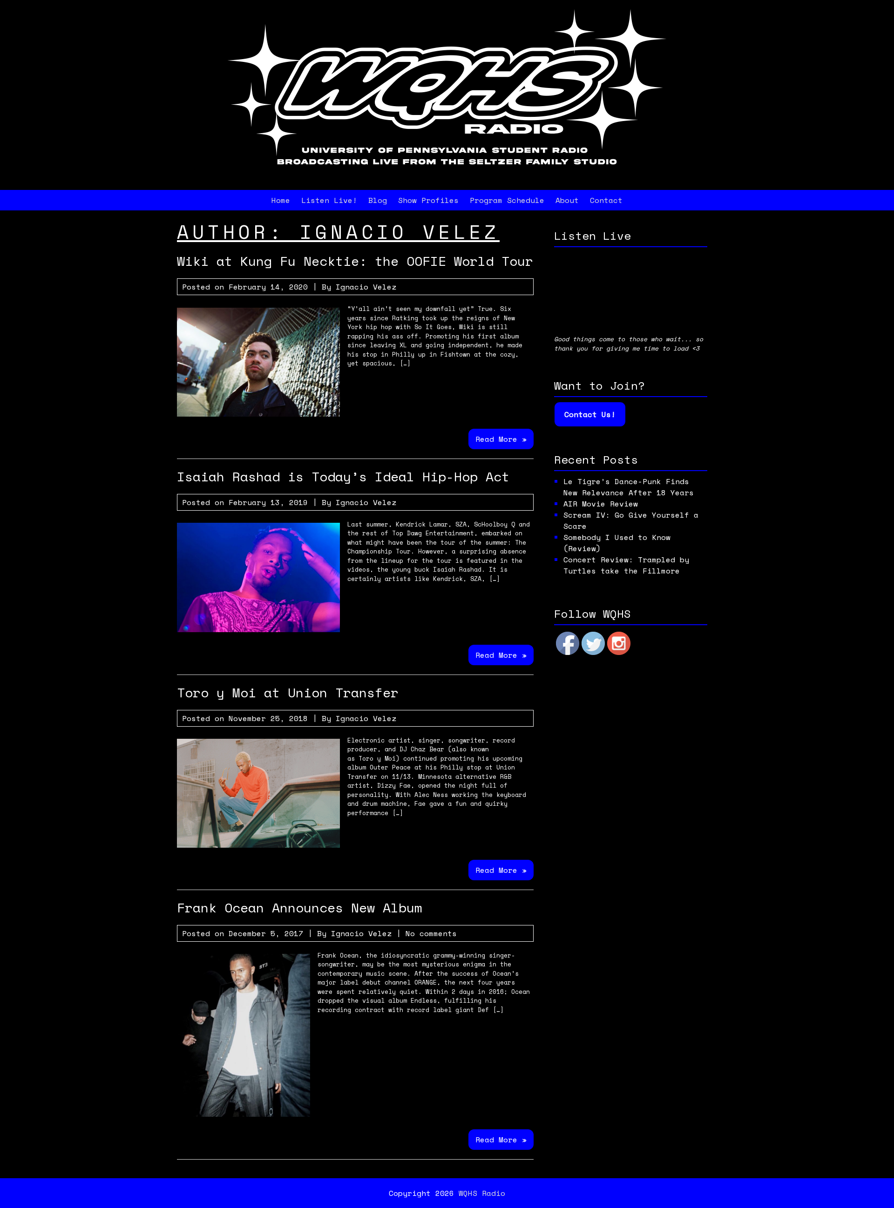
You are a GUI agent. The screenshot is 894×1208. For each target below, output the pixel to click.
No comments (431, 933)
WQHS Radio (482, 1193)
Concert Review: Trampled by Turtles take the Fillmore (626, 565)
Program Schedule (507, 200)
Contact (606, 200)
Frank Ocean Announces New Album (299, 907)
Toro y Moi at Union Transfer (288, 692)
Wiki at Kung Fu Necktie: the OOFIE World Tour (355, 260)
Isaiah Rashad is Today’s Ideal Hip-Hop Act (343, 476)
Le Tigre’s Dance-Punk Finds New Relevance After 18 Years (628, 487)
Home (280, 200)
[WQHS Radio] (447, 175)
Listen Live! (329, 200)
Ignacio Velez (366, 286)
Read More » (501, 439)
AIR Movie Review (600, 503)
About (567, 200)
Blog (377, 200)
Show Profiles (428, 200)
